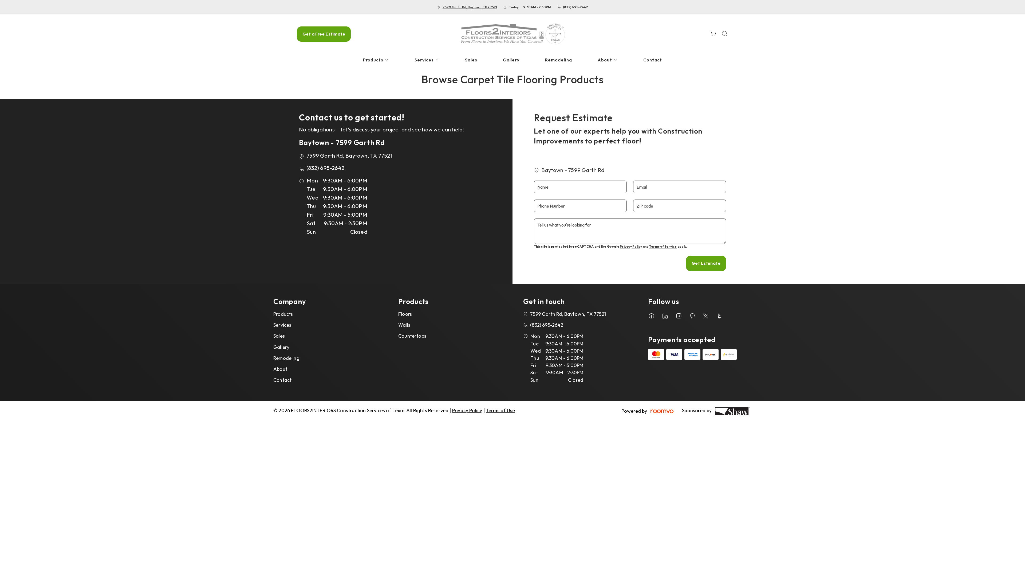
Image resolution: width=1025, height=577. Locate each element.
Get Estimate (706, 263)
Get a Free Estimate (323, 34)
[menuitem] (376, 60)
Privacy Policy (631, 246)
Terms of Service (663, 246)
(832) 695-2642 (575, 7)
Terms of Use (500, 410)
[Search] (724, 34)
